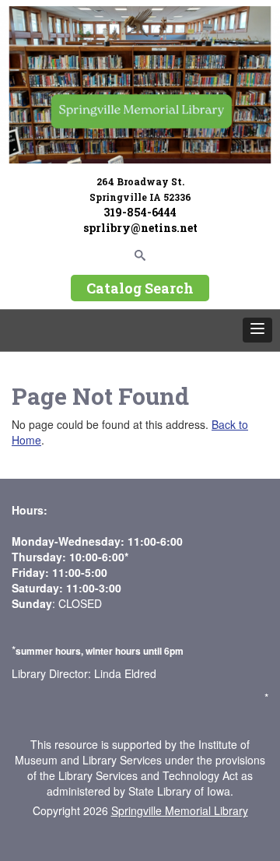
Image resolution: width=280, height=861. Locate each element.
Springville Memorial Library (179, 810)
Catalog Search (140, 288)
